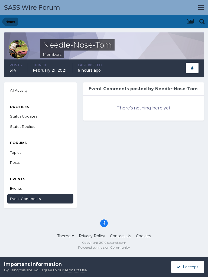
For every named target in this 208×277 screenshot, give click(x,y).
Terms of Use (75, 270)
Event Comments (25, 198)
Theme (64, 235)
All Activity (19, 90)
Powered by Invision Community (104, 247)
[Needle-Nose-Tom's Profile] (192, 68)
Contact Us (120, 235)
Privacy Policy (92, 235)
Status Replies (22, 126)
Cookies (143, 235)
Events (16, 188)
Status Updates (23, 116)
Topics (15, 152)
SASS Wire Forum (32, 7)
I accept (189, 267)
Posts (15, 162)
